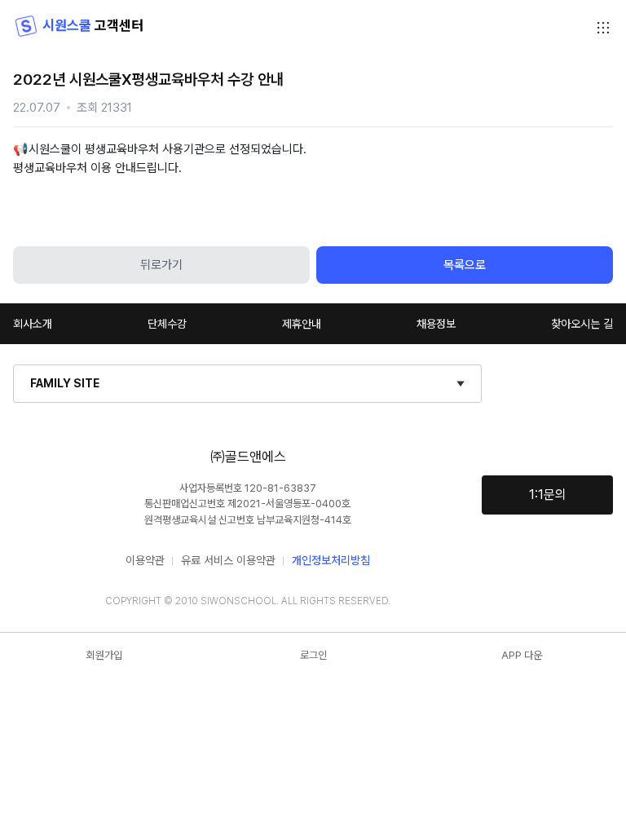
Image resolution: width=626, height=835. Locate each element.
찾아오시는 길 (582, 323)
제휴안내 (301, 323)
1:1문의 (547, 494)
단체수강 (167, 323)
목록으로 (464, 265)
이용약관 (145, 560)
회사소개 (32, 323)
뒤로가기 (161, 265)
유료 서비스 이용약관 (228, 560)
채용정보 (436, 323)
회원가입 (104, 655)
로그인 (313, 655)
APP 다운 (521, 655)
